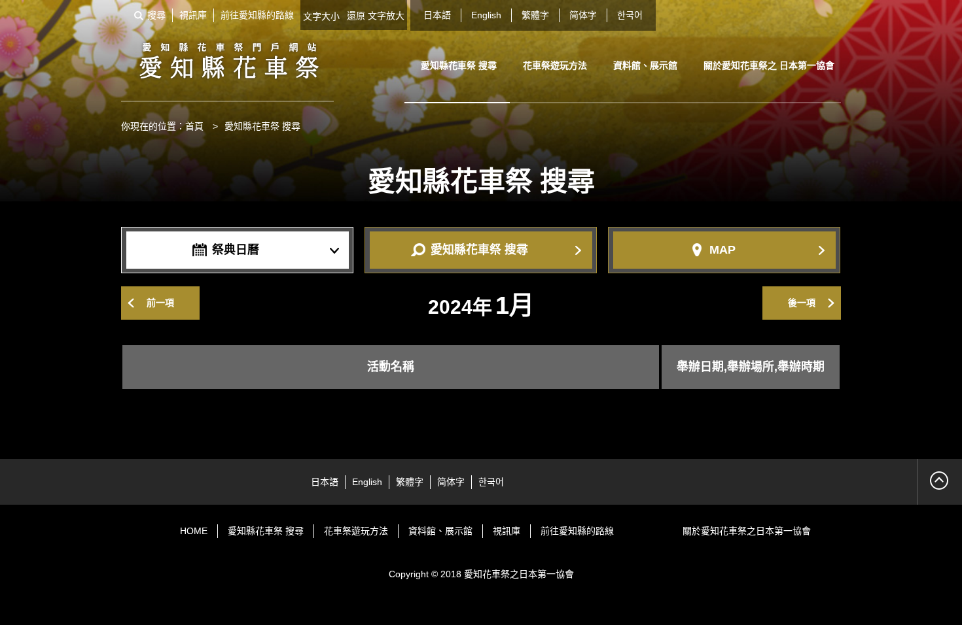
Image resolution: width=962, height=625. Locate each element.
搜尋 (156, 15)
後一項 (801, 302)
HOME (193, 531)
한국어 (630, 15)
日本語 (437, 15)
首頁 (194, 126)
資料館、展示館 (645, 65)
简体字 (583, 15)
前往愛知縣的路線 (257, 15)
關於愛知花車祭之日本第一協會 (747, 531)
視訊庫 (193, 15)
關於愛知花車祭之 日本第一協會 (769, 65)
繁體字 (535, 15)
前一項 (160, 302)
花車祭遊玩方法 (555, 65)
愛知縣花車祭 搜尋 (459, 65)
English (486, 15)
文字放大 (386, 15)
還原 (356, 15)
